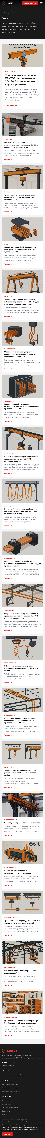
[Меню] (41, 3)
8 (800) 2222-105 (8, 1062)
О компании (6, 1101)
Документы (6, 1111)
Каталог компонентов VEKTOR (13, 1075)
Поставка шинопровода (10, 1084)
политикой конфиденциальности (26, 1129)
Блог (3, 1114)
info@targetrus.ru (8, 1065)
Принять (7, 1134)
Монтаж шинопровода (10, 1088)
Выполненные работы (10, 1107)
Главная (5, 13)
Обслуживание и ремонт (11, 1091)
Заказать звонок (29, 3)
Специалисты (7, 1104)
